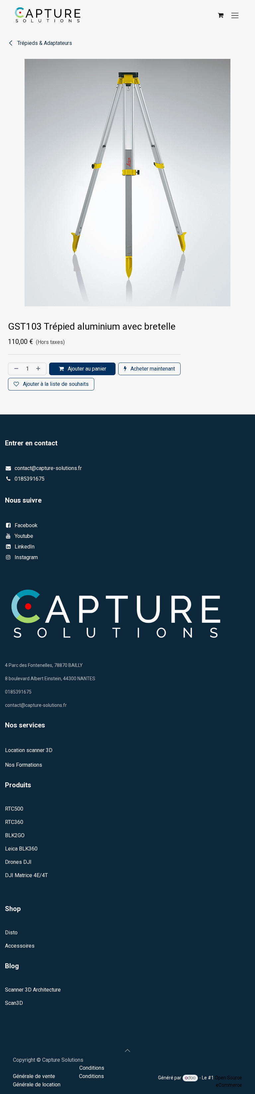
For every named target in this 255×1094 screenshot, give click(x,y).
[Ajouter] (39, 369)
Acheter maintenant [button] (152, 369)
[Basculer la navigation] (235, 15)
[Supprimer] (15, 369)
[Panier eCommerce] (220, 15)
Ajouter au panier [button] (86, 369)
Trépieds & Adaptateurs (44, 43)
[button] (127, 1050)
